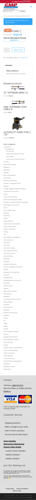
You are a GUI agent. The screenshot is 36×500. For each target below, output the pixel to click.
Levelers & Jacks (8, 286)
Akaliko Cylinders (13, 458)
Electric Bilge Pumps (9, 210)
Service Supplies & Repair (11, 331)
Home (5, 16)
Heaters (6, 269)
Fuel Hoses (7, 242)
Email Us (7, 391)
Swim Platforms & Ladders (11, 339)
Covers (6, 194)
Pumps (6, 318)
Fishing (6, 232)
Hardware (6, 261)
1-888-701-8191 (17, 385)
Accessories (11, 16)
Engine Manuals (8, 221)
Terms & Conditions (22, 489)
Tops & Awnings (8, 342)
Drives (5, 207)
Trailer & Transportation (11, 350)
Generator (7, 259)
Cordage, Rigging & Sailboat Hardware (15, 189)
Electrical (6, 213)
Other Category (8, 302)
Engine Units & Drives (10, 226)
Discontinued (10, 151)
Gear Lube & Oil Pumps (10, 251)
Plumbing (6, 310)
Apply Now (13, 40)
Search (22, 11)
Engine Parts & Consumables (12, 224)
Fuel (5, 234)
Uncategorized (18, 16)
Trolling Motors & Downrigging (12, 361)
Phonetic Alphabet (9, 9)
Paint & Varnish (8, 307)
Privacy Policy (10, 489)
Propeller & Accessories (10, 312)
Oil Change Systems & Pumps (12, 299)
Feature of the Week (9, 229)
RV (4, 321)
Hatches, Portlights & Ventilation (13, 267)
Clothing (6, 186)
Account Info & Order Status (16, 434)
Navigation (7, 296)
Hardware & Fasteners (10, 264)
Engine (6, 218)
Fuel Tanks (7, 245)
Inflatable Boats (8, 277)
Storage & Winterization (10, 337)
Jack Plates (7, 283)
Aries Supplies (10, 441)
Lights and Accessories (10, 291)
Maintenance (7, 294)
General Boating (8, 256)
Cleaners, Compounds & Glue (12, 183)
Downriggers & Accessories (11, 205)
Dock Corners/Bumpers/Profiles (13, 199)
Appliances (7, 167)
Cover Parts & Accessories (11, 191)
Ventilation (7, 364)
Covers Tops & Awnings (10, 197)
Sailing (6, 326)
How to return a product (14, 430)
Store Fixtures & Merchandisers (15, 159)
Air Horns (6, 162)
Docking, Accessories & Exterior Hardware (16, 202)
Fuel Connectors (8, 240)
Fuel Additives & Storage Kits (12, 237)
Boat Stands (7, 178)
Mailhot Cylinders (13, 454)
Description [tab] (8, 65)
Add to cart (18, 50)
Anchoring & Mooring (10, 164)
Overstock (6, 304)
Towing (6, 345)
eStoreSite (29, 497)
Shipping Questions (13, 423)
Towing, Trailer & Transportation (13, 347)
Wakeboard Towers (9, 366)
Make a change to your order (16, 427)
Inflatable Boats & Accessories (12, 280)
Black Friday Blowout (10, 175)
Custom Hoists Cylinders (16, 451)
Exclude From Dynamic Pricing (15, 154)
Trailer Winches (8, 356)
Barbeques (7, 170)
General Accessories (9, 253)
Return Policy (17, 491)
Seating (6, 329)
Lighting (6, 288)
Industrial (6, 275)
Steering (6, 334)
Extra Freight (10, 156)
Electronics (7, 215)
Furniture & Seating (9, 248)
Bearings (6, 172)
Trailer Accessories (9, 353)
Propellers (7, 315)
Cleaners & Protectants (10, 180)
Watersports (7, 369)
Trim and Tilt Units (9, 358)
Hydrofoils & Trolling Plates (11, 272)
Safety (5, 323)
